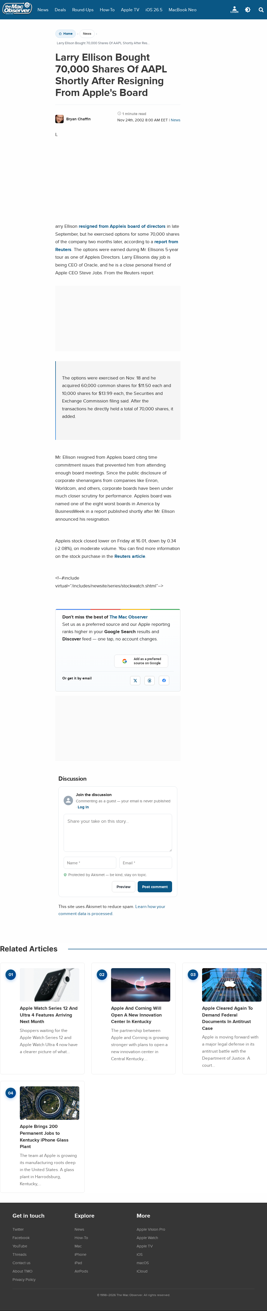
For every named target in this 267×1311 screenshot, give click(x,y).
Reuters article (129, 556)
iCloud (142, 1271)
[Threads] (149, 680)
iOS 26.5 (153, 9)
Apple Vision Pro (151, 1229)
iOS (140, 1254)
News (43, 9)
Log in (83, 807)
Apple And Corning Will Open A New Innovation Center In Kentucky (136, 1014)
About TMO (22, 1271)
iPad (78, 1262)
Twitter (18, 1229)
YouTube (20, 1246)
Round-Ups (83, 9)
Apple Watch (147, 1237)
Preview (124, 887)
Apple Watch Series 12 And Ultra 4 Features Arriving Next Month (49, 1014)
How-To (107, 9)
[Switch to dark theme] (248, 9)
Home (67, 33)
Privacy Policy (24, 1279)
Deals (60, 9)
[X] (135, 680)
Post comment (155, 887)
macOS (143, 1262)
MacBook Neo (183, 9)
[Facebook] (164, 680)
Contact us (22, 1262)
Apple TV (130, 9)
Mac (78, 1246)
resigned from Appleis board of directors (122, 226)
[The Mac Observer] (17, 9)
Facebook (21, 1237)
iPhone (80, 1254)
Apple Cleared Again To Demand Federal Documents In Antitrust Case (227, 1018)
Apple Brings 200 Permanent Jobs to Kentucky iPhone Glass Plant (44, 1136)
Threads (20, 1254)
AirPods (81, 1271)
